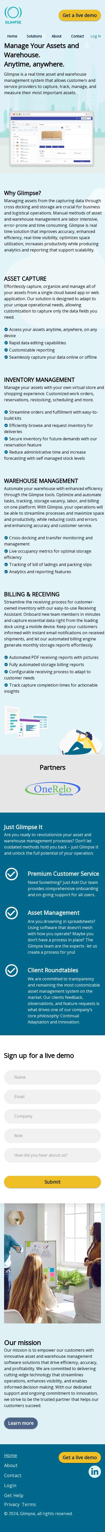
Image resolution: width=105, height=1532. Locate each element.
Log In (95, 36)
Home (12, 36)
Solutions (34, 36)
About (57, 36)
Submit (53, 1182)
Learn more (21, 1423)
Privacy (12, 1504)
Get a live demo (80, 15)
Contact (77, 36)
